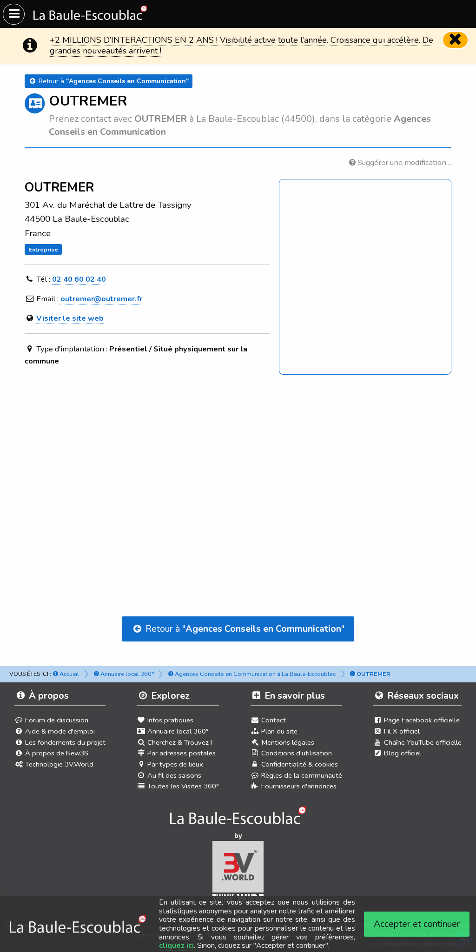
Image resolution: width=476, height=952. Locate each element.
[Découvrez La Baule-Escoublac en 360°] (238, 818)
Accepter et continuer (417, 924)
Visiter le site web (70, 318)
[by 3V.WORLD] (238, 874)
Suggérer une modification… (403, 162)
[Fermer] (455, 40)
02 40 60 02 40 (79, 279)
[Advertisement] (238, 469)
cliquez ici (176, 945)
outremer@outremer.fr (101, 298)
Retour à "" (243, 628)
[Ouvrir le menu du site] (14, 14)
